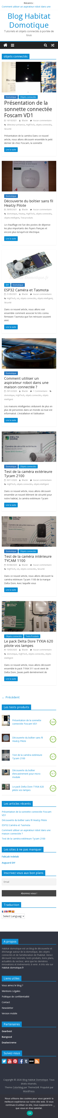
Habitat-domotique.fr (13, 967)
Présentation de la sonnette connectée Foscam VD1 (28, 109)
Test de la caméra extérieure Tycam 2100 (28, 473)
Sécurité (7, 129)
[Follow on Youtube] (9, 1060)
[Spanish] (12, 911)
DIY (7, 285)
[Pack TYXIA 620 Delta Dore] (6, 788)
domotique (12, 213)
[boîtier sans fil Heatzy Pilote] (6, 739)
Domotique (11, 97)
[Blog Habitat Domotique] (5, 45)
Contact (6, 1002)
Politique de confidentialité (15, 996)
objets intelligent (11, 217)
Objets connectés (28, 97)
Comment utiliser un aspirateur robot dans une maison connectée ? (26, 382)
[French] (3, 911)
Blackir (25, 120)
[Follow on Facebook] (20, 1060)
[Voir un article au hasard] (52, 45)
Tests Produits (32, 636)
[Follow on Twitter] (4, 1060)
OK (29, 1113)
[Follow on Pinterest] (15, 1060)
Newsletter (7, 1007)
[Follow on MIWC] (31, 1060)
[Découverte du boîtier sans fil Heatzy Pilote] (29, 163)
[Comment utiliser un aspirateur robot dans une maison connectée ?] (29, 340)
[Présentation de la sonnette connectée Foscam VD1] (29, 64)
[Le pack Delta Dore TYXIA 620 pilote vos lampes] (29, 603)
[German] (9, 911)
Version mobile (9, 1013)
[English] (6, 911)
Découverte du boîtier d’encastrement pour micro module (26, 774)
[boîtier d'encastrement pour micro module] (6, 773)
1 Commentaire (40, 391)
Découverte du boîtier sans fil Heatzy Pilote (28, 202)
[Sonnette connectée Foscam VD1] (6, 722)
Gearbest (7, 1031)
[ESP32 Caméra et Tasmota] (29, 252)
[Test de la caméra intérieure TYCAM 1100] (29, 518)
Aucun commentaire (42, 120)
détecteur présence (16, 124)
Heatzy (22, 213)
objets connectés (44, 124)
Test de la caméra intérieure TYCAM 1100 (28, 558)
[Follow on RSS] (37, 1060)
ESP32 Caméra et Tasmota (26, 289)
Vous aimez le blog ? (12, 985)
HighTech (30, 124)
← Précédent (11, 697)
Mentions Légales (11, 991)
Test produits (27, 217)
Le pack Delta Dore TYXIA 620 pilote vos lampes (28, 643)
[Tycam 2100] (6, 757)
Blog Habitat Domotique (29, 20)
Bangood (7, 1036)
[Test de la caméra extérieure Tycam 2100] (29, 433)
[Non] (54, 1106)
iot (18, 298)
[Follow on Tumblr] (26, 1060)
